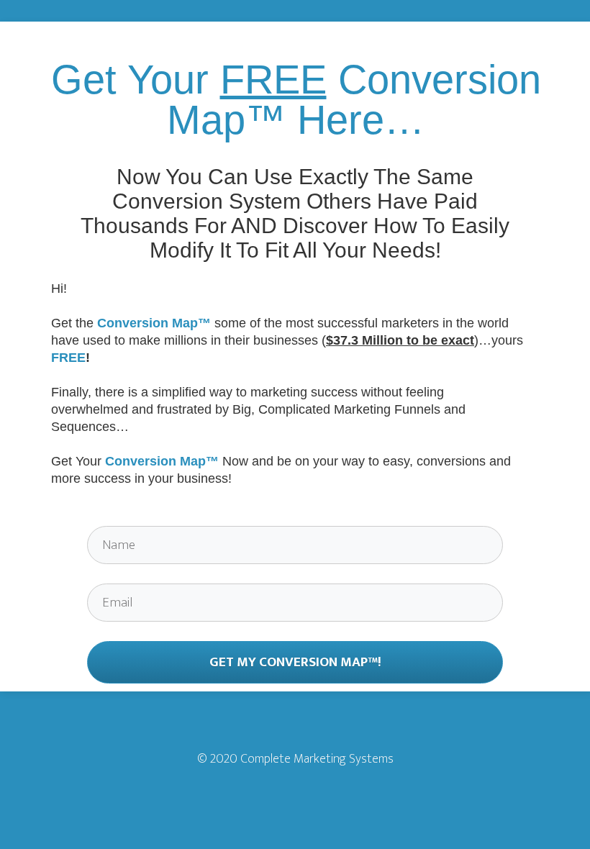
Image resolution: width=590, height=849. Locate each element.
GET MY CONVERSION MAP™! (295, 662)
